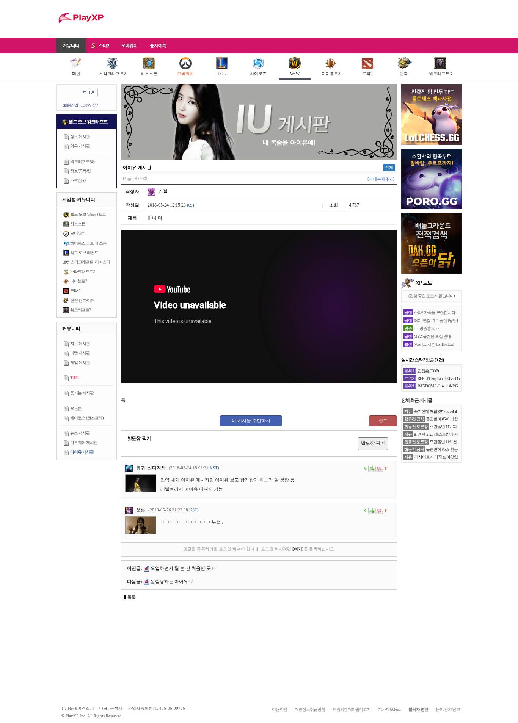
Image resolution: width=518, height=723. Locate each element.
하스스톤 (149, 73)
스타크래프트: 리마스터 (90, 262)
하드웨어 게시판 (83, 442)
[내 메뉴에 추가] (380, 179)
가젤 (162, 191)
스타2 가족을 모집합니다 (434, 312)
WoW (295, 73)
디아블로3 (331, 73)
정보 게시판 (80, 136)
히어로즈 (258, 73)
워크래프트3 (440, 73)
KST (191, 205)
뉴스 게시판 (80, 433)
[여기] (298, 549)
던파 (404, 73)
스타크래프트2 (112, 73)
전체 (389, 167)
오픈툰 (76, 408)
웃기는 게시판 (82, 393)
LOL (222, 73)
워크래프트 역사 (83, 161)
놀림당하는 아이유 (169, 581)
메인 (76, 73)
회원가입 (70, 105)
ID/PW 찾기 (90, 105)
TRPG (74, 377)
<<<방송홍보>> (426, 328)
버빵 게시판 (80, 353)
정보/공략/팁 (80, 171)
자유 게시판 (80, 343)
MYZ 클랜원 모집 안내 (432, 336)
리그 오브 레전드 (84, 252)
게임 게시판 (80, 362)
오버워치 (185, 73)
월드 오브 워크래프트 (88, 214)
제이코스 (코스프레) (87, 418)
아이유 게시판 (82, 452)
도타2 (367, 73)
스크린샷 (77, 180)
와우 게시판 (80, 146)
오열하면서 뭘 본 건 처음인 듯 (181, 568)
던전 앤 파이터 (82, 300)
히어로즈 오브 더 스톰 (88, 243)
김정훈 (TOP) (428, 371)
